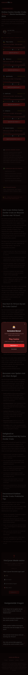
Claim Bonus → (14, 345)
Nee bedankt (14, 349)
